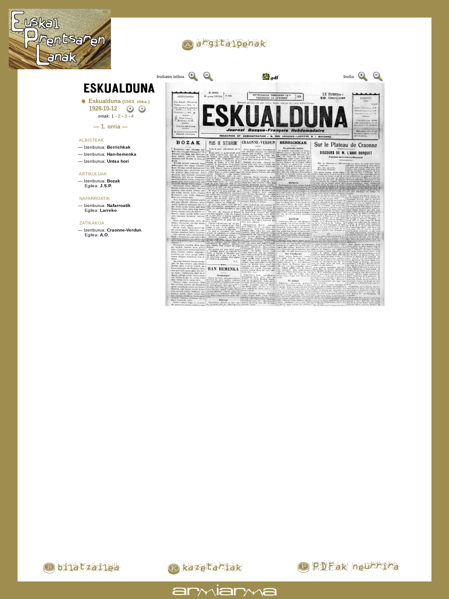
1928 (95, 108)
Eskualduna (119, 101)
